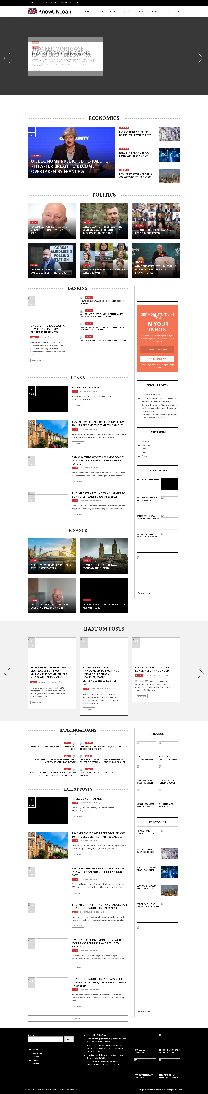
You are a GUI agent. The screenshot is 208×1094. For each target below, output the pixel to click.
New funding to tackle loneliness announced (152, 669)
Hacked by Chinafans (87, 387)
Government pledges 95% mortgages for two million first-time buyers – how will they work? (48, 672)
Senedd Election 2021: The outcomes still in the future (48, 271)
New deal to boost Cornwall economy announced (101, 566)
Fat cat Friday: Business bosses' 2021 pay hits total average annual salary (136, 135)
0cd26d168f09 (87, 391)
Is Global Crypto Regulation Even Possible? (103, 340)
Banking (127, 11)
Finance (99, 11)
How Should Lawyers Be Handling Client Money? (102, 302)
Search (31, 1035)
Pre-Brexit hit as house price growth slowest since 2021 (148, 906)
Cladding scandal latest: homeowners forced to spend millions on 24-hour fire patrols (102, 762)
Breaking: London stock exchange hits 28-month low (134, 156)
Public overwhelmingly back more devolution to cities (51, 566)
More (168, 11)
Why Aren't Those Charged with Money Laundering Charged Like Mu (101, 315)
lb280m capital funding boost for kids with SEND (167, 784)
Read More (38, 70)
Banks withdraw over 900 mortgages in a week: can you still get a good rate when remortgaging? (159, 408)
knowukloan (87, 429)
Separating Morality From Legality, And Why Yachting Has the (102, 328)
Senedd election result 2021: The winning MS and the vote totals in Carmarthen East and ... (103, 230)
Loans (140, 11)
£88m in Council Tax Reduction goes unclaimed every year (49, 606)
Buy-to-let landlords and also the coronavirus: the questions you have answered (99, 982)
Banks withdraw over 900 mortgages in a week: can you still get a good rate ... (98, 461)
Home (87, 11)
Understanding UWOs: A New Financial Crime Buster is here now (47, 329)
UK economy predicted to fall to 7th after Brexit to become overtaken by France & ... (70, 166)
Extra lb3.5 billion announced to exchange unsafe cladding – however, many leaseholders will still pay (101, 676)
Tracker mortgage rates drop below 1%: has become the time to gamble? (64, 58)
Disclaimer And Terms (70, 3)
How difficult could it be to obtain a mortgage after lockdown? (55, 760)
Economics (153, 11)
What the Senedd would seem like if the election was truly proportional (155, 269)
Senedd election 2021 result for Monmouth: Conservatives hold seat (50, 230)
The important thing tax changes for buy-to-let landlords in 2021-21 (99, 495)
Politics (113, 11)
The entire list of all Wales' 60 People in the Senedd (153, 231)
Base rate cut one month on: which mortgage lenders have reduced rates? (98, 943)
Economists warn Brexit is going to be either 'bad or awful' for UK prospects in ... (136, 177)
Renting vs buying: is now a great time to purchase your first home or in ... (53, 774)
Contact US (35, 3)
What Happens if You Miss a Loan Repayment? (97, 774)
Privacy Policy (50, 3)
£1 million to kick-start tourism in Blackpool (166, 808)
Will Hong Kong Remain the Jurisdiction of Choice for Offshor (103, 747)
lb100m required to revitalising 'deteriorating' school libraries (146, 808)
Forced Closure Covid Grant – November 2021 (53, 747)
